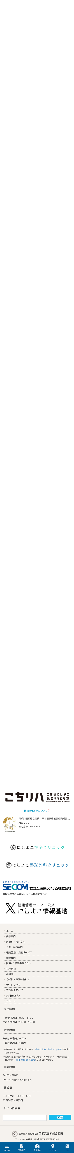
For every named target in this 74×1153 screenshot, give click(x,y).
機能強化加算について (35, 810)
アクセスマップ (14, 990)
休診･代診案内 (55, 1049)
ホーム (9, 930)
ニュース (11, 1001)
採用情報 (11, 968)
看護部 (9, 974)
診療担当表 (40, 1049)
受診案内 (11, 936)
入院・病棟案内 (14, 947)
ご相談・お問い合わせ (18, 979)
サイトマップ (13, 985)
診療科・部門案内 (15, 941)
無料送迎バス (13, 995)
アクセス (52, 1150)
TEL (67, 1150)
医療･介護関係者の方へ (18, 963)
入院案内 (37, 1150)
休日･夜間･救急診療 (25, 1059)
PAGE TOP (68, 1136)
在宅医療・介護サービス (19, 952)
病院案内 (11, 958)
